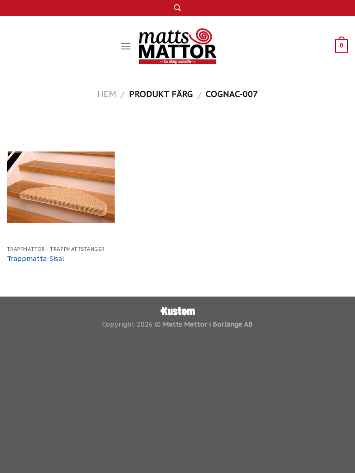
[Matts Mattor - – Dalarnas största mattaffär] (178, 46)
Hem (106, 93)
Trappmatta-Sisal (35, 259)
